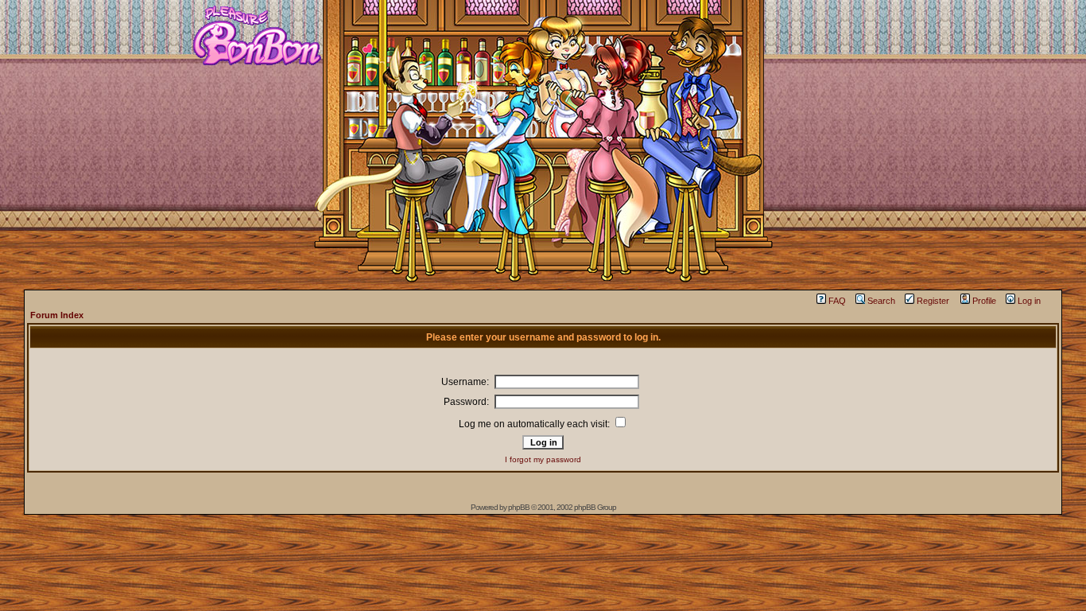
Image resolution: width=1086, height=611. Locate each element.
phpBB (518, 507)
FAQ (837, 301)
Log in (1029, 301)
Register (933, 301)
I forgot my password (543, 459)
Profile (984, 301)
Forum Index (56, 315)
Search (881, 301)
